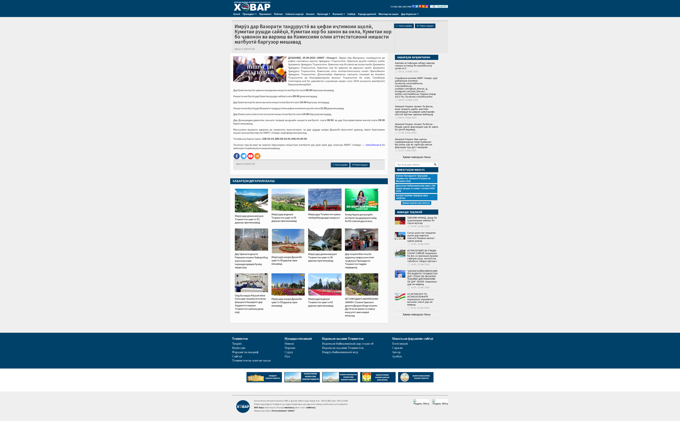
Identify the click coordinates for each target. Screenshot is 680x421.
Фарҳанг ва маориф (245, 352)
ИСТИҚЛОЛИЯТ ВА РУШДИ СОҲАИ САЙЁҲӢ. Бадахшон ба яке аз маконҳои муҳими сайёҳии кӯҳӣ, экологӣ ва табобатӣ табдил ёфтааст (422, 256)
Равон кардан (425, 26)
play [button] (434, 6)
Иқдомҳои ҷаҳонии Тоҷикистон (343, 339)
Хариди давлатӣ (367, 14)
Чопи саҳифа (404, 26)
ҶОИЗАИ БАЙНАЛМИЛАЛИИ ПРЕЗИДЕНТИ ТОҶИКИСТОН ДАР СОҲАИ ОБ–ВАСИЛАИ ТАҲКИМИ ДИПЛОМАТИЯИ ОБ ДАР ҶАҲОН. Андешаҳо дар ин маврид (422, 277)
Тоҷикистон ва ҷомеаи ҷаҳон (251, 360)
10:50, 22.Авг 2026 (418, 287)
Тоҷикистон (240, 339)
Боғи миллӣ (400, 343)
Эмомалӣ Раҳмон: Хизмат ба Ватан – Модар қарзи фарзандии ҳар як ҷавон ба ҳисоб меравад (416, 126)
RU (395, 7)
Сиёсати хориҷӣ (294, 14)
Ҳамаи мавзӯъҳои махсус (416, 203)
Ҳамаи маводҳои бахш (417, 156)
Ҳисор (396, 352)
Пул (287, 356)
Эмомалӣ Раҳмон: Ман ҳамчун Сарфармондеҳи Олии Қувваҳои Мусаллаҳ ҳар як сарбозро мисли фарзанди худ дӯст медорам (413, 143)
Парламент (265, 14)
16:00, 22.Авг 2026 (418, 264)
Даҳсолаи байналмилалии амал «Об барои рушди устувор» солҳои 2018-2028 (415, 188)
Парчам (290, 348)
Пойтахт (278, 14)
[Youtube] (250, 156)
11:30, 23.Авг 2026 (418, 244)
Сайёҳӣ (351, 14)
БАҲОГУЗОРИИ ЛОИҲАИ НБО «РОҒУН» (412, 197)
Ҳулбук (397, 356)
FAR (409, 7)
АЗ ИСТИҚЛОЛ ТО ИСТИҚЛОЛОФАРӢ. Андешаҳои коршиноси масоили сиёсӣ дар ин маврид (420, 299)
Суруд (289, 352)
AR (404, 7)
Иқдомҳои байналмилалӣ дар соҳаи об (347, 343)
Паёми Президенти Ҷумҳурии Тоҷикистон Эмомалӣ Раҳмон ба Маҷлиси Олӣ (413, 178)
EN (400, 7)
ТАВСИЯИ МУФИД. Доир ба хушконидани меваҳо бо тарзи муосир (422, 220)
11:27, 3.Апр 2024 (405, 150)
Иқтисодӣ (238, 348)
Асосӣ (236, 14)
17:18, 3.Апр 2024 (405, 133)
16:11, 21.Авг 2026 (418, 308)
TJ (391, 7)
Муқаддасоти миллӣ (298, 339)
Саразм (397, 348)
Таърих (237, 343)
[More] (257, 156)
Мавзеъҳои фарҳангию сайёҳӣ (412, 339)
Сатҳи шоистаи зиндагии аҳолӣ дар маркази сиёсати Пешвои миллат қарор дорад (421, 236)
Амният (310, 14)
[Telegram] (243, 156)
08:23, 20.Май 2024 (406, 100)
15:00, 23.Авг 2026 (418, 226)
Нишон (289, 343)
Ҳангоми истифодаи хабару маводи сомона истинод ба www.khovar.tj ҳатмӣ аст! (415, 65)
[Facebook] (237, 156)
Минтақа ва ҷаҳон (389, 14)
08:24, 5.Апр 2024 (405, 117)
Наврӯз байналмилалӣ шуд (340, 352)
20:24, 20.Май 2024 (406, 71)
